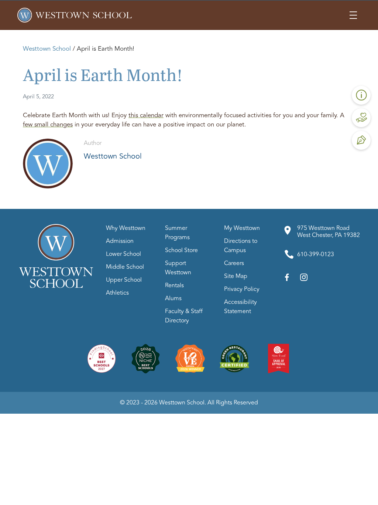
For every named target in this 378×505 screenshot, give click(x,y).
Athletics (117, 292)
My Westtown (242, 228)
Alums (173, 298)
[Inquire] (361, 95)
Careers (234, 263)
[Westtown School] (56, 286)
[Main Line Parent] (190, 358)
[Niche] (146, 358)
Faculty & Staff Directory (184, 316)
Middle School (125, 266)
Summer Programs (177, 233)
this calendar (146, 115)
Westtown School (47, 49)
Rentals (174, 285)
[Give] (361, 117)
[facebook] (287, 279)
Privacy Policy (242, 289)
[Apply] (361, 140)
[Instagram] (303, 279)
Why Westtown (125, 228)
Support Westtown (178, 268)
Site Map (235, 276)
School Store (181, 250)
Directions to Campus (240, 246)
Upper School (124, 279)
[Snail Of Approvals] (278, 358)
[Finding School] (101, 358)
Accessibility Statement (240, 307)
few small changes (48, 124)
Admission (120, 241)
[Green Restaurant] (234, 358)
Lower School (123, 254)
